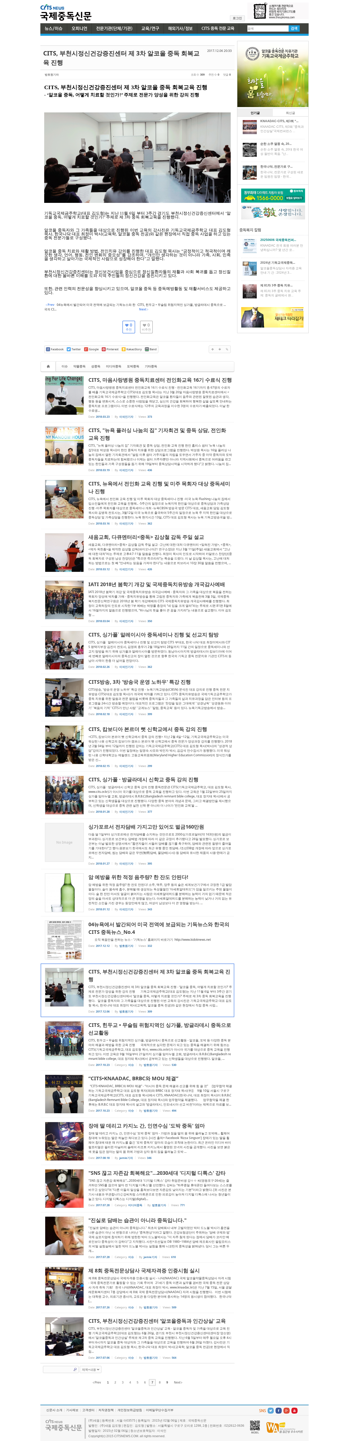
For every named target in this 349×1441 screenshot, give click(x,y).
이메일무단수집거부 (159, 1410)
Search (75, 1369)
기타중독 (151, 366)
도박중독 (133, 366)
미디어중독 (113, 366)
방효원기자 (52, 74)
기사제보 (72, 1410)
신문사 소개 (54, 1410)
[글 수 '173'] (49, 366)
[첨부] (226, 349)
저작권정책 (106, 1410)
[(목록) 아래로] (219, 349)
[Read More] (137, 397)
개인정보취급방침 (130, 1410)
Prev (97, 1382)
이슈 (65, 366)
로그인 (237, 18)
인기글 (255, 113)
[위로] (212, 349)
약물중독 (79, 366)
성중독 (95, 366)
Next (177, 1382)
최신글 (290, 113)
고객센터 (88, 1410)
